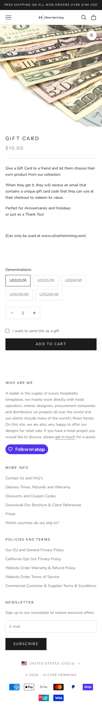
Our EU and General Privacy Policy (34, 550)
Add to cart (51, 344)
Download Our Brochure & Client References (43, 505)
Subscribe (26, 644)
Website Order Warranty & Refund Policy (40, 567)
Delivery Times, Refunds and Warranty (37, 487)
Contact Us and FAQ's (24, 478)
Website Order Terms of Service (32, 576)
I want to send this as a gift (36, 330)
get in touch (65, 437)
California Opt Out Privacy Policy (33, 559)
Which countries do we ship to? (32, 522)
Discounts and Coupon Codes (30, 496)
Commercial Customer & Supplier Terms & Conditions (51, 585)
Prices (10, 514)
